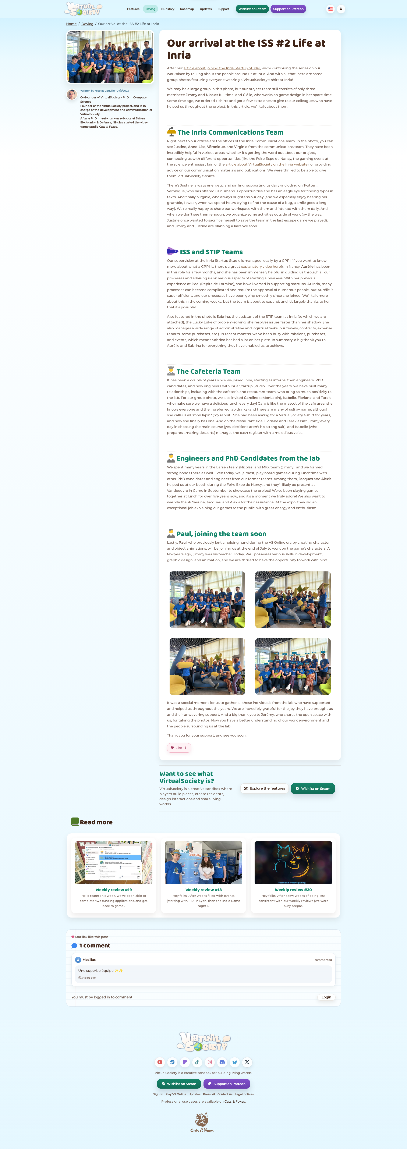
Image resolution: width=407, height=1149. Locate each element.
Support (223, 9)
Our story (167, 9)
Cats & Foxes (234, 1101)
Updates (206, 9)
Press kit (209, 1094)
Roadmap (187, 9)
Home (71, 24)
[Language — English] (330, 8)
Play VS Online (176, 1094)
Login (326, 997)
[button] (110, 57)
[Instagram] (210, 1062)
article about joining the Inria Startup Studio (222, 68)
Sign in (158, 1094)
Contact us (225, 1094)
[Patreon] (185, 1062)
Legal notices (244, 1094)
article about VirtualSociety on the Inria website (267, 164)
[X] (247, 1062)
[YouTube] (160, 1062)
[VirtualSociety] (83, 9)
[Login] (341, 8)
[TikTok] (197, 1062)
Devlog (150, 9)
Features (133, 9)
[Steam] (172, 1062)
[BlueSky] (234, 1062)
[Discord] (222, 1062)
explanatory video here (261, 267)
